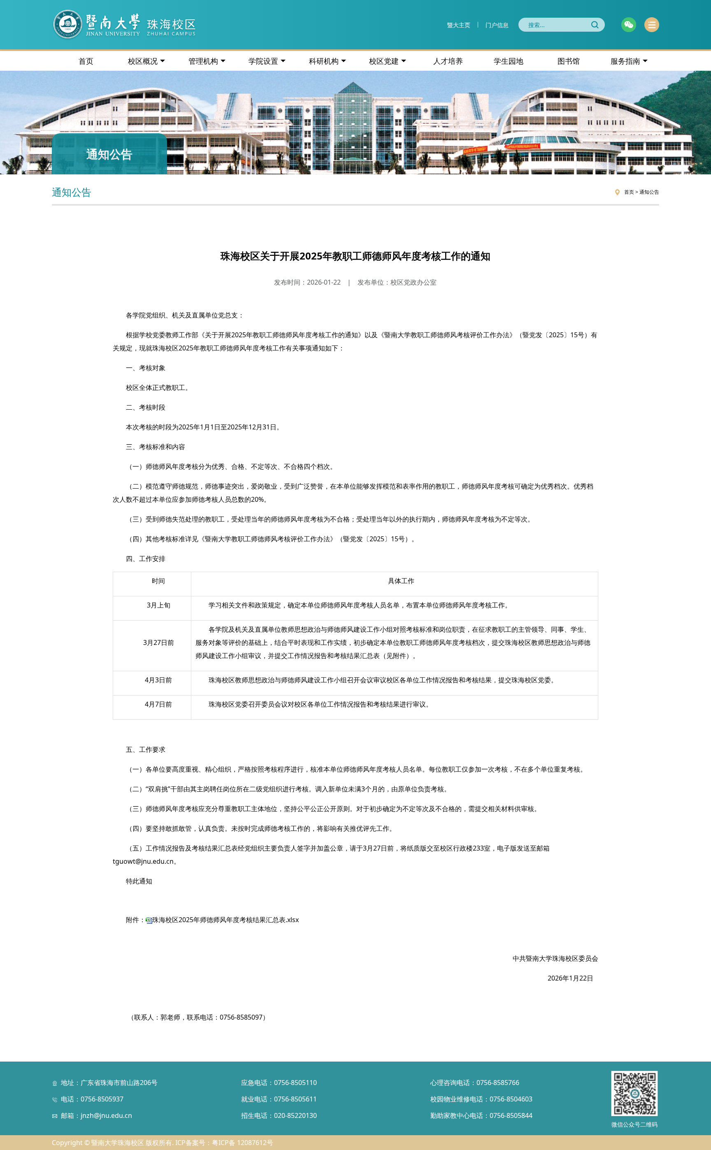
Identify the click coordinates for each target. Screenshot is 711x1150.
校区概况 (143, 61)
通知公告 (649, 191)
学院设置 (263, 61)
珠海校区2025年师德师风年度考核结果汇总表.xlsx (225, 919)
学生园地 (508, 61)
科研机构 (324, 61)
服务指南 (625, 61)
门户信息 (497, 25)
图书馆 (569, 61)
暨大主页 (458, 25)
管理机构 (203, 61)
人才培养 (448, 61)
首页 (86, 61)
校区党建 (384, 61)
